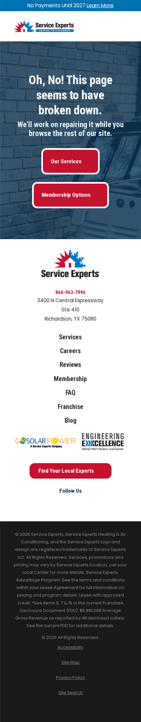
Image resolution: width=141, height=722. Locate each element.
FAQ (70, 392)
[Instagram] (70, 502)
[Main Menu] (122, 26)
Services (70, 337)
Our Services (66, 161)
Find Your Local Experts (66, 470)
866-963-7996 (70, 292)
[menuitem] (71, 647)
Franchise (70, 407)
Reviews (70, 365)
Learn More (100, 5)
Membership (70, 379)
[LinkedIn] (85, 502)
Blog (70, 420)
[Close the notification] (127, 5)
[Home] (44, 26)
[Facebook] (55, 502)
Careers (70, 351)
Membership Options (66, 195)
